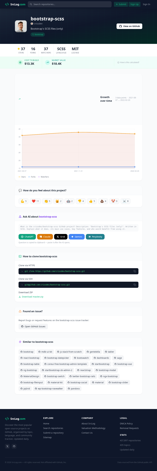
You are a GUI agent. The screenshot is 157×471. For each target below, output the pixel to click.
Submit (122, 4)
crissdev (38, 23)
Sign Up (134, 4)
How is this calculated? (129, 62)
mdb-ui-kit (46, 351)
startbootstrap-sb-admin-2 (58, 370)
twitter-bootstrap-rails (84, 376)
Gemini (78, 236)
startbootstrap (102, 364)
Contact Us (87, 432)
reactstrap (85, 370)
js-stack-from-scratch (71, 351)
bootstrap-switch (56, 376)
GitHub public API (144, 462)
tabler (111, 351)
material (99, 382)
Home (46, 423)
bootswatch (83, 357)
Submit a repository (53, 432)
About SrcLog (88, 423)
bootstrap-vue (124, 364)
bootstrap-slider (120, 382)
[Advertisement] (60, 98)
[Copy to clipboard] (135, 271)
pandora (75, 388)
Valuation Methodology (93, 428)
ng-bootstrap (30, 370)
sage (119, 357)
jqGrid (26, 388)
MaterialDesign (31, 376)
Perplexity (97, 236)
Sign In (146, 4)
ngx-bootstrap (110, 376)
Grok (62, 236)
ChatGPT (29, 236)
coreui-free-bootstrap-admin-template (67, 364)
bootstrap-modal (107, 370)
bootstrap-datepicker (58, 357)
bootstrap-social (79, 382)
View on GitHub (131, 26)
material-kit (57, 382)
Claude (46, 236)
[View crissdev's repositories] (21, 26)
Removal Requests (129, 428)
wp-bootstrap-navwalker (50, 388)
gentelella (95, 351)
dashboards (103, 357)
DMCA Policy (126, 423)
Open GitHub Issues (35, 326)
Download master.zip (32, 296)
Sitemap (47, 437)
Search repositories (53, 428)
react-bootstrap (31, 357)
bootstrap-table (31, 364)
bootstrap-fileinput (33, 382)
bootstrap (39, 34)
